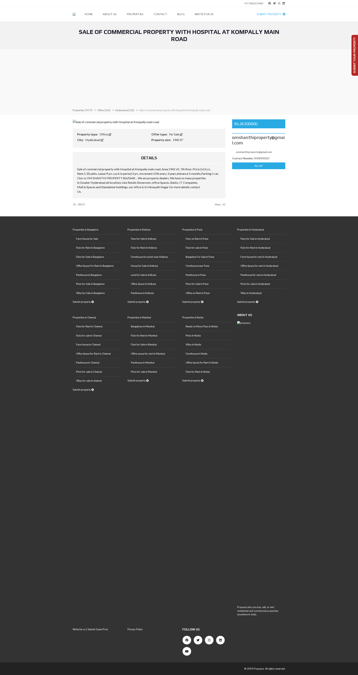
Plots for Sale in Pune (197, 283)
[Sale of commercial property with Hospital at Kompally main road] (116, 121)
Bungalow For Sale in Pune (200, 256)
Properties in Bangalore (85, 229)
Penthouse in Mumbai (142, 362)
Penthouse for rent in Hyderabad (258, 274)
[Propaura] (74, 14)
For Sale (174, 134)
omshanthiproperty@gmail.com (254, 152)
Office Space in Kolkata (143, 283)
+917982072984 (253, 3)
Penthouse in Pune (196, 274)
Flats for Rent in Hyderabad (255, 247)
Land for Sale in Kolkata (143, 274)
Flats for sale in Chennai (89, 335)
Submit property (269, 14)
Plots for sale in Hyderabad (255, 283)
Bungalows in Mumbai (143, 326)
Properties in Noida (192, 317)
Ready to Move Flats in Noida (202, 326)
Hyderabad (93, 140)
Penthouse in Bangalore (89, 274)
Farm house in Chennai (88, 344)
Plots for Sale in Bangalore (90, 283)
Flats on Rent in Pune (197, 238)
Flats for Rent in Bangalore (90, 247)
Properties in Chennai (84, 317)
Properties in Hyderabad (250, 229)
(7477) (82, 110)
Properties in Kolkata (139, 229)
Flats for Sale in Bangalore (90, 256)
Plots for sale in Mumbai (144, 371)
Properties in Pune (192, 229)
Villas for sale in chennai (89, 380)
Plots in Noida (193, 335)
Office (104, 134)
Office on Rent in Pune (198, 293)
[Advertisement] (179, 79)
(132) (124, 110)
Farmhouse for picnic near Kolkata (149, 256)
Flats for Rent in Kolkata (144, 247)
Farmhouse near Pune (197, 265)
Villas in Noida (193, 344)
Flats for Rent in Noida (198, 371)
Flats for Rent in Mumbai (144, 335)
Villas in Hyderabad (251, 293)
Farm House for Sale (87, 238)
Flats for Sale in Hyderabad (255, 238)
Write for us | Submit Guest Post (90, 629)
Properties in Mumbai (139, 317)
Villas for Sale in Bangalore (90, 293)
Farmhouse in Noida (196, 353)
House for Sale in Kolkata (144, 265)
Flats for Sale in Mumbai (144, 344)
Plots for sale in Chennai (89, 371)
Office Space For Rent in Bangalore (95, 265)
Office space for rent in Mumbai (148, 353)
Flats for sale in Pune (197, 247)
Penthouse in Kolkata (142, 293)
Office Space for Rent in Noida (202, 362)
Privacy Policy (135, 629)
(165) (103, 110)
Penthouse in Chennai (87, 362)
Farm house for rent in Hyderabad (259, 256)
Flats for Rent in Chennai (89, 326)
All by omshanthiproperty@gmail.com (259, 166)
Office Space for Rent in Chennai (93, 353)
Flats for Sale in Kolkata (143, 238)
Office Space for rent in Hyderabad (259, 265)
